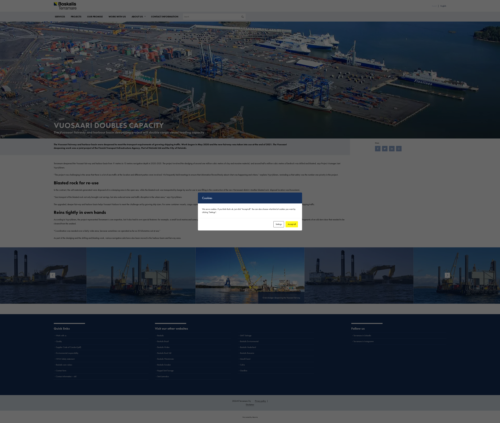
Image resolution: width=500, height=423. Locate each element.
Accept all (292, 224)
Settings (279, 224)
